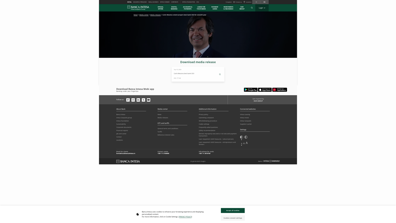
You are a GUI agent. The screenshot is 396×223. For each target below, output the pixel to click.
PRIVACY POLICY (185, 217)
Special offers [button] (160, 8)
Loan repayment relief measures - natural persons (216, 139)
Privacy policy (203, 114)
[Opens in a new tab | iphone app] (265, 90)
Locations (119, 140)
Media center (143, 15)
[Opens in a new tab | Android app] (251, 90)
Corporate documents (123, 127)
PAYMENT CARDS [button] (214, 8)
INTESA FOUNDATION (188, 2)
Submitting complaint (206, 118)
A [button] (241, 143)
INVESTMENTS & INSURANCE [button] (228, 8)
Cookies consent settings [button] (233, 218)
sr (256, 2)
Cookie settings (204, 124)
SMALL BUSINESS (153, 2)
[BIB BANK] (139, 7)
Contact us (239, 2)
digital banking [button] (174, 8)
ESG (198, 2)
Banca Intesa (120, 114)
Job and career (121, 134)
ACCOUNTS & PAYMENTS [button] (187, 8)
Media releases (155, 15)
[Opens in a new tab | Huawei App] (279, 90)
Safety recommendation (207, 130)
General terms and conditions (168, 128)
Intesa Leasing (245, 114)
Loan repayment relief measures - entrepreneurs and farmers (217, 143)
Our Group (242, 8)
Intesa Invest (244, 118)
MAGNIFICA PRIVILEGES (140, 2)
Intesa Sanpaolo (245, 121)
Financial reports (122, 130)
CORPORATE (174, 2)
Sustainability (121, 124)
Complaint (229, 2)
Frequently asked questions (208, 127)
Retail (136, 15)
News (159, 114)
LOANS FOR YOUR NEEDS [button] (201, 8)
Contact (119, 137)
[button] (251, 7)
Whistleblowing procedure (208, 121)
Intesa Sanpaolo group (124, 118)
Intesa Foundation (122, 121)
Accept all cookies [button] (232, 210)
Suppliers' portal (246, 124)
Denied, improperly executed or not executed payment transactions (218, 135)
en (264, 2)
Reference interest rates (166, 135)
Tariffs (160, 132)
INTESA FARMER (164, 2)
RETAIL (129, 2)
